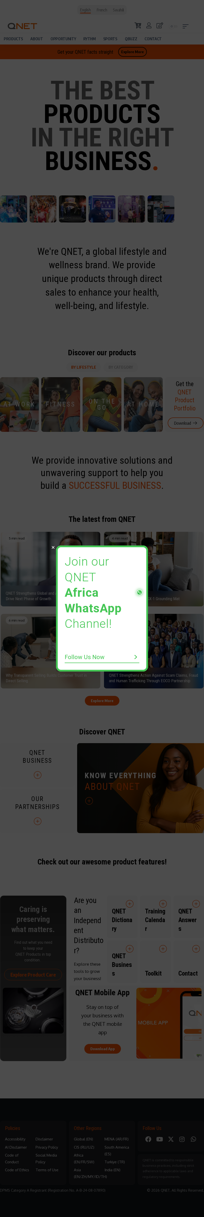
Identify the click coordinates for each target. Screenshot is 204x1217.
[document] (102, 608)
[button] (53, 547)
